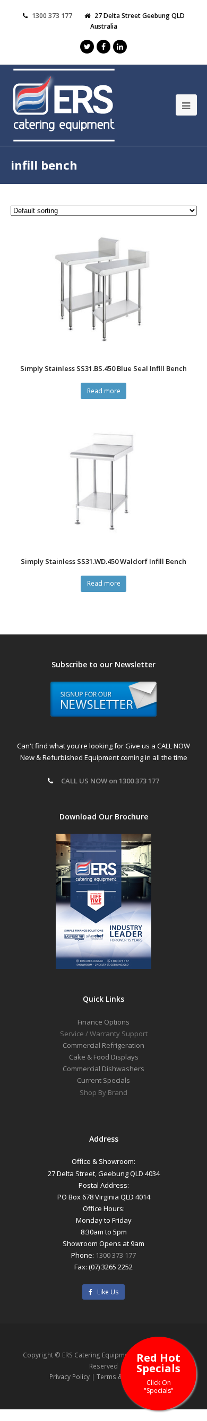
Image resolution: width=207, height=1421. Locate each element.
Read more (103, 390)
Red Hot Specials (158, 1372)
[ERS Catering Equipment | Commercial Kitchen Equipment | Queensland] (64, 106)
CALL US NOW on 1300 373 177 (110, 780)
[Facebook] (103, 47)
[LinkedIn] (120, 47)
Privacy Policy (69, 1376)
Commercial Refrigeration (103, 1045)
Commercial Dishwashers (103, 1068)
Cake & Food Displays (104, 1057)
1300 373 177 (52, 15)
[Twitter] (87, 47)
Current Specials (103, 1080)
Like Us (105, 1291)
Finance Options (103, 1022)
